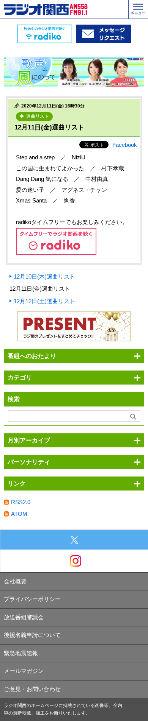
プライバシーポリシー (32, 599)
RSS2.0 (20, 502)
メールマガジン (24, 671)
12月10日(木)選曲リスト (44, 276)
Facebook (124, 145)
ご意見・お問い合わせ (32, 689)
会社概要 (15, 581)
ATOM (19, 514)
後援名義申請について (32, 635)
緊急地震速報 (21, 653)
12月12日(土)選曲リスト (44, 301)
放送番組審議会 (24, 617)
